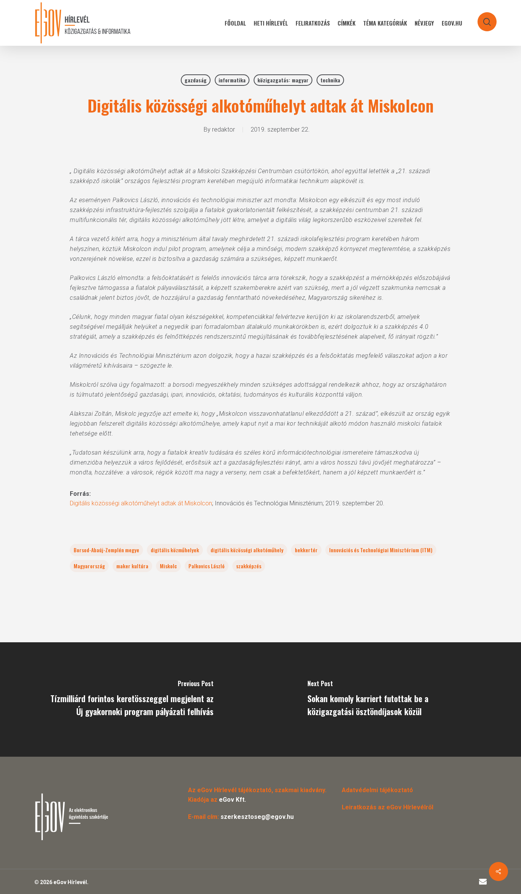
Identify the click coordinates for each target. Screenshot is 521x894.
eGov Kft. (232, 799)
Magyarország (89, 566)
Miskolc (168, 566)
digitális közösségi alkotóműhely (247, 550)
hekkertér (306, 550)
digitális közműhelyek (175, 550)
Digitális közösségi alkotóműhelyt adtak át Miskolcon (141, 503)
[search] (482, 18)
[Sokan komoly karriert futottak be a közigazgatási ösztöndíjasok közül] (390, 699)
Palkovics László (206, 566)
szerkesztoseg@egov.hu (257, 816)
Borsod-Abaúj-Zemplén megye (106, 550)
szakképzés (248, 566)
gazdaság (196, 80)
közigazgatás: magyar (283, 80)
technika (330, 80)
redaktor (223, 129)
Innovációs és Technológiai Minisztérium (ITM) (381, 550)
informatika (232, 80)
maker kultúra (132, 566)
